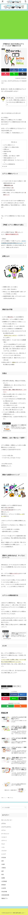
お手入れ (4, 686)
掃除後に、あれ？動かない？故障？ (12, 155)
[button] (22, 74)
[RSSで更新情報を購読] (20, 706)
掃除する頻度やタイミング (10, 157)
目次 (12, 142)
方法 (20, 686)
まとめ (5, 166)
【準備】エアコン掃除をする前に (11, 147)
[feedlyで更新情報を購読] (7, 706)
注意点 (5, 153)
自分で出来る (5, 688)
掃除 (16, 686)
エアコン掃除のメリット (9, 145)
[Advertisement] (14, 25)
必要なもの (6, 149)
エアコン (10, 686)
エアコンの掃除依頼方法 (9, 164)
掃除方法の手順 (7, 151)
